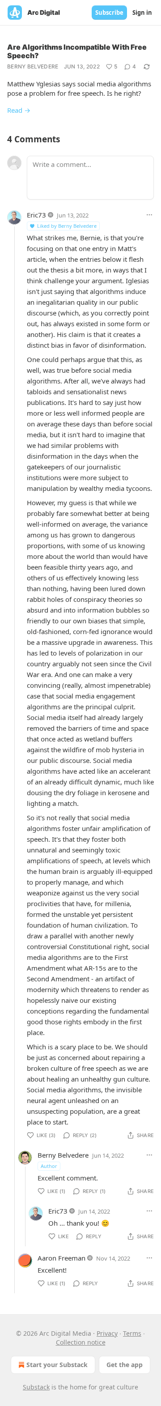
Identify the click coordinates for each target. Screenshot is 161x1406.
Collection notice (81, 1342)
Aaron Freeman (61, 1257)
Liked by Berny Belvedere (67, 225)
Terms (132, 1333)
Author (49, 1166)
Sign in (142, 13)
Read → (18, 110)
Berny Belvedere (33, 66)
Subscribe (109, 13)
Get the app (124, 1364)
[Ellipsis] (149, 215)
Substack (36, 1387)
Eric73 (36, 214)
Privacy (107, 1333)
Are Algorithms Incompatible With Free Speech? (77, 51)
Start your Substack (57, 1364)
